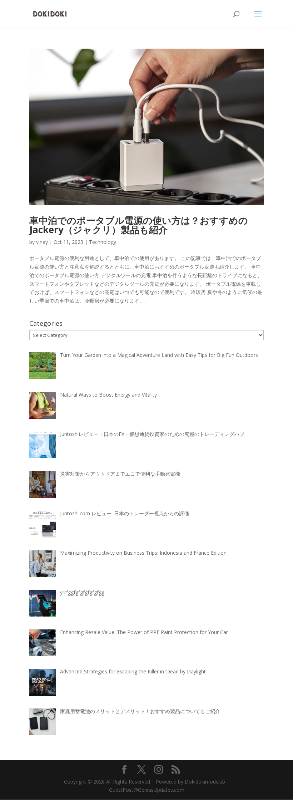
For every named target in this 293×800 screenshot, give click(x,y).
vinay (42, 242)
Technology (102, 242)
